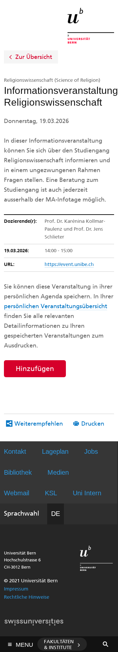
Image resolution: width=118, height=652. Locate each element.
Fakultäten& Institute (59, 644)
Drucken (92, 423)
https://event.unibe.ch (69, 264)
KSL (51, 493)
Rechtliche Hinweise (26, 597)
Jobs (91, 451)
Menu (24, 643)
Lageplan (55, 451)
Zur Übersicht (33, 57)
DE (55, 513)
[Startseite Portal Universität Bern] (91, 26)
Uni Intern (87, 493)
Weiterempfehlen (38, 423)
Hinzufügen (35, 368)
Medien (58, 472)
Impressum (16, 589)
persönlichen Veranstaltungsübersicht (55, 306)
